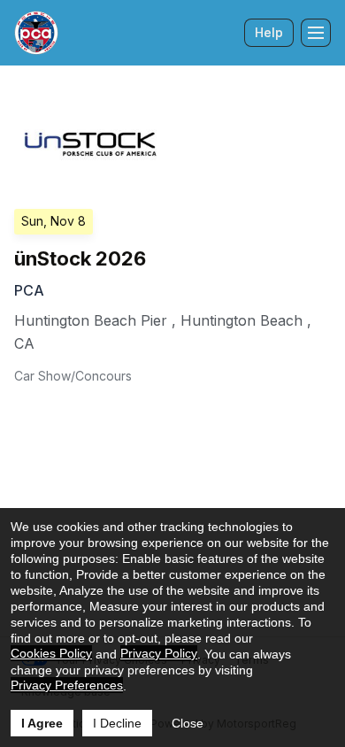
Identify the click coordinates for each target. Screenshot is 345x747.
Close (187, 723)
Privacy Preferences (67, 685)
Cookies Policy (51, 653)
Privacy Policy (158, 653)
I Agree (42, 723)
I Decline (117, 723)
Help (269, 32)
